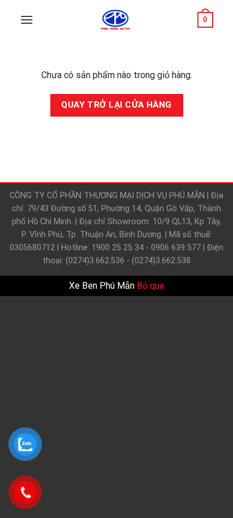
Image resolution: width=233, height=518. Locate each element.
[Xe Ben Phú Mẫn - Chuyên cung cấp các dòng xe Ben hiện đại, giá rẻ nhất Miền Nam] (115, 20)
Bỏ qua (150, 285)
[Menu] (26, 19)
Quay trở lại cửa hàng (116, 105)
